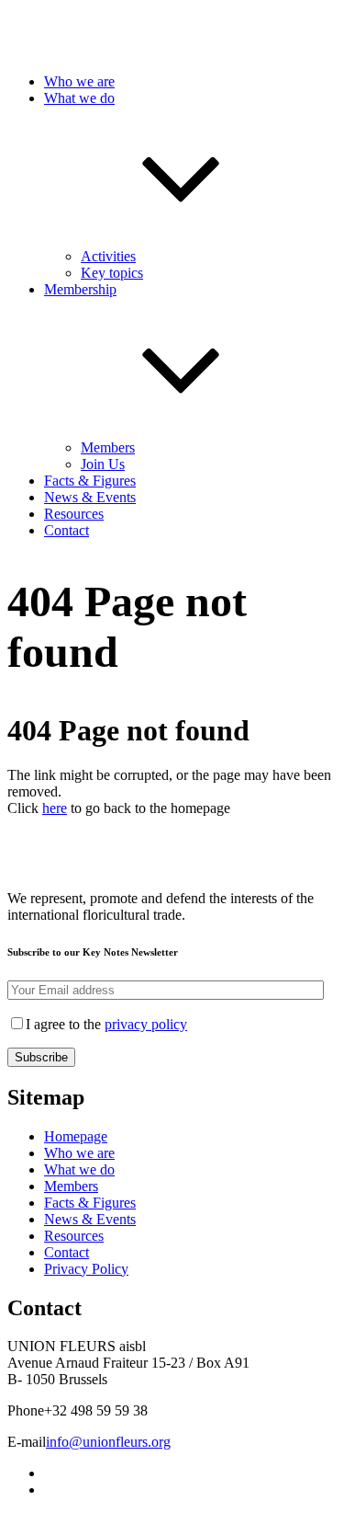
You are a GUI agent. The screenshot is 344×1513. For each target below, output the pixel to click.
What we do (79, 1169)
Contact (66, 530)
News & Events (90, 497)
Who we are (79, 81)
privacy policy (146, 1024)
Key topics (112, 273)
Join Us (103, 464)
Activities (108, 256)
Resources (74, 514)
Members (108, 447)
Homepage (75, 1136)
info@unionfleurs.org (108, 1442)
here (54, 808)
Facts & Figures (90, 480)
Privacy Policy (86, 1269)
